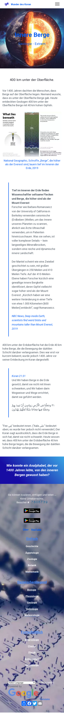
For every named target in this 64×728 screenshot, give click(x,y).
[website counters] (39, 502)
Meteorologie (32, 615)
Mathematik (32, 571)
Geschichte (32, 546)
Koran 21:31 (19, 376)
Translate (44, 699)
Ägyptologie (32, 553)
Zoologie (32, 559)
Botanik (32, 565)
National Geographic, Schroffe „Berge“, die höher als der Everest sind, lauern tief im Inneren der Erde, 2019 (32, 164)
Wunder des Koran (21, 4)
